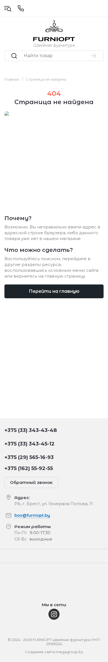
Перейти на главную (54, 291)
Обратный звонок (31, 482)
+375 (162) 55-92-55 (28, 468)
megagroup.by (69, 652)
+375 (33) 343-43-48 (30, 430)
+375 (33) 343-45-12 (29, 444)
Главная (11, 79)
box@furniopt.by (32, 515)
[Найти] (94, 56)
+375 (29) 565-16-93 (29, 457)
